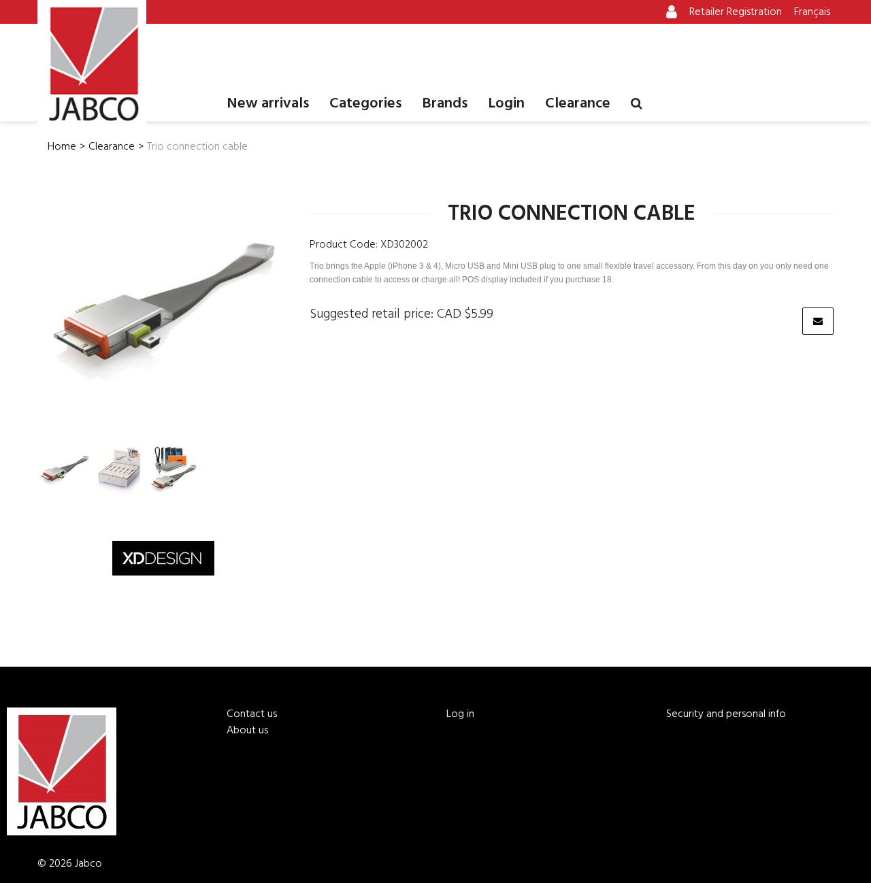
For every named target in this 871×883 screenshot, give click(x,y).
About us (247, 730)
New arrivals (268, 104)
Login (506, 104)
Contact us (252, 714)
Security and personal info (726, 714)
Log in (460, 714)
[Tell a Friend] (818, 321)
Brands (444, 104)
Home (62, 147)
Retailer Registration (735, 12)
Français (812, 12)
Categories (365, 104)
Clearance (577, 104)
